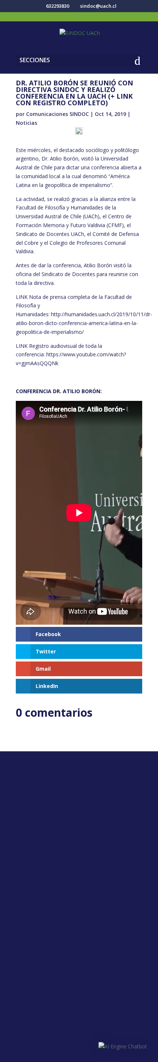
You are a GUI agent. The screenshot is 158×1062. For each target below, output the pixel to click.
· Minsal (79, 938)
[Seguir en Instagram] (86, 795)
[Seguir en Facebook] (57, 795)
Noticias (26, 122)
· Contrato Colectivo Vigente (79, 998)
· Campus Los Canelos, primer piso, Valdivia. (79, 838)
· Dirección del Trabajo (79, 903)
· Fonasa (79, 915)
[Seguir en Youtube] (101, 795)
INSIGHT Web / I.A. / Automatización (79, 1052)
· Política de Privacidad (79, 975)
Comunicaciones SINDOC (57, 113)
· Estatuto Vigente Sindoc (79, 986)
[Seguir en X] (72, 795)
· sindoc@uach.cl (79, 865)
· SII (79, 926)
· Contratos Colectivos (79, 1010)
